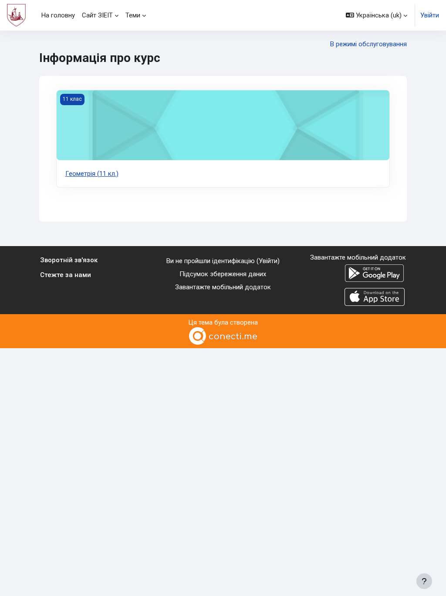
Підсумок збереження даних (222, 274)
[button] (376, 15)
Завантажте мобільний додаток (223, 287)
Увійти (429, 15)
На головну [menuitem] (58, 15)
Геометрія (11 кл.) (91, 174)
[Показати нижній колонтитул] (424, 581)
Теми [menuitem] (132, 15)
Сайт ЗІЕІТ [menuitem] (97, 15)
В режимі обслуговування (368, 44)
